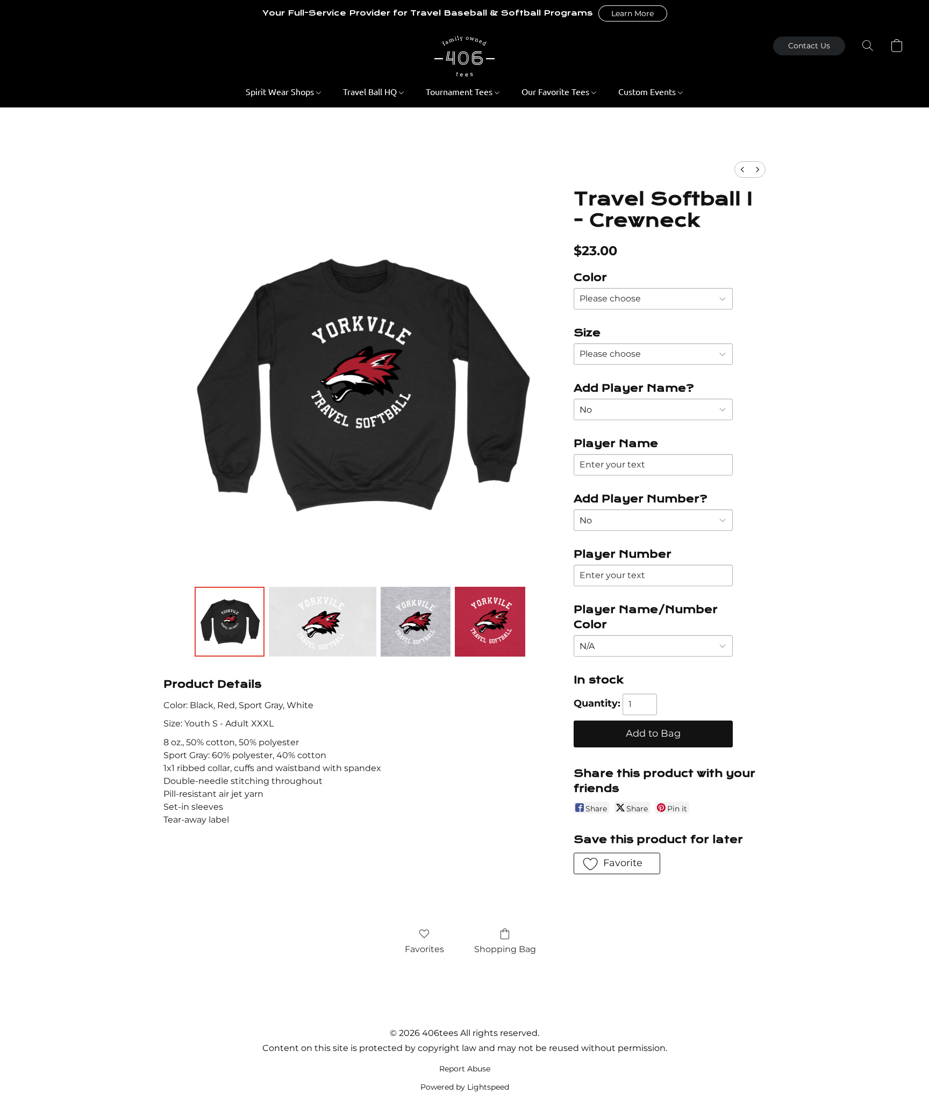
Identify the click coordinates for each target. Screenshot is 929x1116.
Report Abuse (464, 1069)
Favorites (424, 949)
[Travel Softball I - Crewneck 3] (490, 622)
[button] (632, 13)
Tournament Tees (460, 91)
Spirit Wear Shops (281, 91)
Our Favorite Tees (556, 91)
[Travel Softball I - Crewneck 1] (322, 622)
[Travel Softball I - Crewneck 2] (416, 622)
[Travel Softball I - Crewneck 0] (230, 622)
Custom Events (648, 91)
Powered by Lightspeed (464, 1087)
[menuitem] (742, 169)
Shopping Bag (505, 949)
